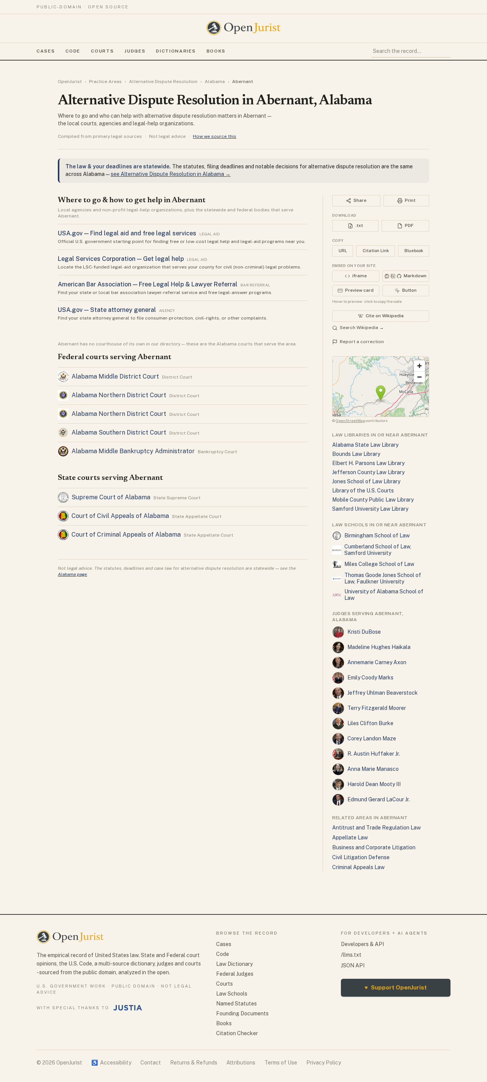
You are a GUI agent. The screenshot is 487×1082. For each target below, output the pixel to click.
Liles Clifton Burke (370, 723)
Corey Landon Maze (371, 738)
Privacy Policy (323, 1063)
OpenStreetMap (350, 420)
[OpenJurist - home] (243, 27)
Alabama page (72, 574)
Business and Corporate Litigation (373, 847)
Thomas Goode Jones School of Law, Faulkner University (382, 578)
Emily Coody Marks (370, 677)
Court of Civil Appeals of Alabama (120, 515)
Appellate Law (350, 837)
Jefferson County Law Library (368, 472)
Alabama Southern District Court (119, 432)
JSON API (352, 965)
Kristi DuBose (364, 632)
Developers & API (362, 944)
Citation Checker (237, 1033)
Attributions (240, 1063)
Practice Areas (105, 81)
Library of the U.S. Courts (363, 490)
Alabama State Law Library (365, 445)
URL (343, 250)
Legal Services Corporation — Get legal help (121, 258)
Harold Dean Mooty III (374, 784)
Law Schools (231, 994)
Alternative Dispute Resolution (163, 81)
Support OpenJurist (395, 987)
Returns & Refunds (193, 1063)
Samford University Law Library (370, 509)
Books (216, 51)
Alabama (215, 81)
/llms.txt (351, 955)
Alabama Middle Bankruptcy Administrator (133, 451)
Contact (150, 1063)
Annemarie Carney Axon (376, 662)
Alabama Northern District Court (119, 395)
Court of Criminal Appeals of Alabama (126, 534)
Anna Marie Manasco (373, 769)
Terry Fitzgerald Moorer (376, 708)
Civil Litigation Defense (361, 857)
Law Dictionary (234, 964)
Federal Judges (234, 974)
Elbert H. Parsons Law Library (368, 463)
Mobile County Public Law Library (373, 500)
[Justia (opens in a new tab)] (128, 1008)
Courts (102, 51)
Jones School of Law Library (366, 481)
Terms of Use (280, 1063)
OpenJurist (70, 81)
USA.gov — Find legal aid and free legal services (127, 233)
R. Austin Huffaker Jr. (373, 754)
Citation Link (376, 250)
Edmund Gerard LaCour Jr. (378, 799)
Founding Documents (242, 1013)
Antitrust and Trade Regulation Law (376, 828)
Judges (134, 51)
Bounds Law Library (356, 454)
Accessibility (111, 1063)
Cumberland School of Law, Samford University (377, 549)
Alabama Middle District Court (115, 376)
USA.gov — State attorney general (107, 309)
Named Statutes (236, 1003)
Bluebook (413, 250)
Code (72, 51)
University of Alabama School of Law (383, 594)
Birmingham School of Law (377, 535)
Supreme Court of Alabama (111, 497)
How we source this (214, 136)
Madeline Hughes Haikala (379, 647)
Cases (46, 51)
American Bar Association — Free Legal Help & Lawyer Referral (147, 284)
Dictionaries (176, 51)
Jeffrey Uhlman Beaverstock (382, 693)
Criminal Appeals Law (358, 867)
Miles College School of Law (379, 564)
